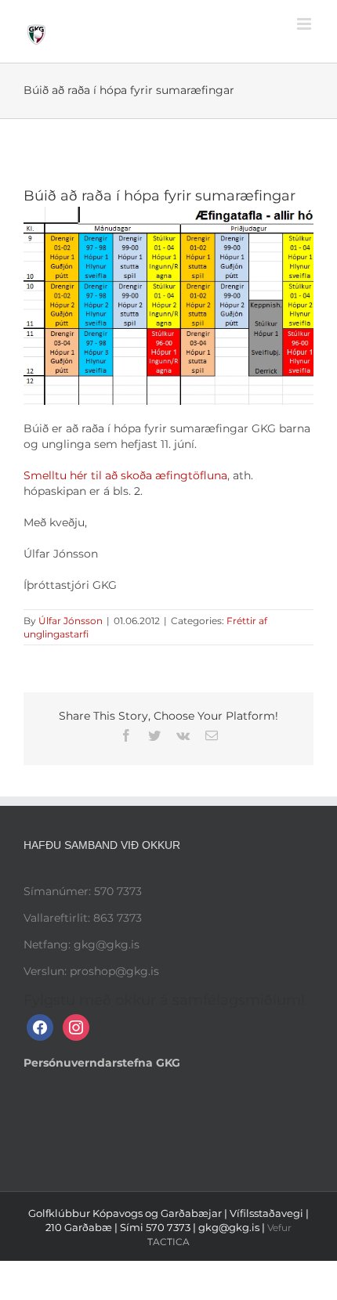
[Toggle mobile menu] (305, 24)
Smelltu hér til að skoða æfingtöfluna (125, 475)
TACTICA (168, 1242)
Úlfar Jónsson (70, 621)
